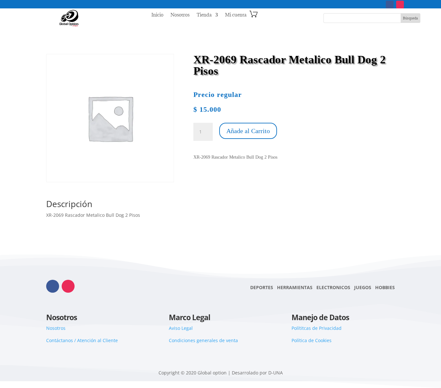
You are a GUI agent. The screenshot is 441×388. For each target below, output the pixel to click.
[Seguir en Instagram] (400, 4)
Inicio (157, 15)
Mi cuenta (235, 15)
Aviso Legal (181, 328)
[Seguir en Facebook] (390, 4)
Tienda (204, 15)
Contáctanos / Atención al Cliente (82, 340)
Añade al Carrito (248, 130)
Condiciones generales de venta (203, 340)
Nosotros (180, 15)
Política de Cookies (312, 340)
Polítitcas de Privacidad (317, 328)
